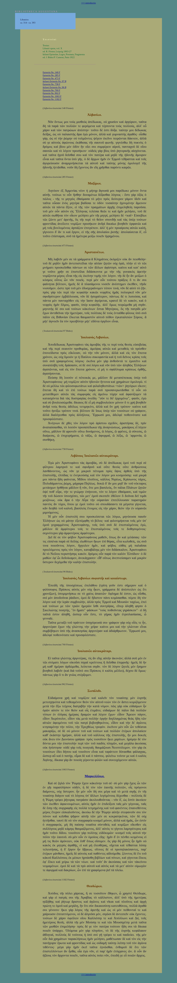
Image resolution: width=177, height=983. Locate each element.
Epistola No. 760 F (51, 90)
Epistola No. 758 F (51, 84)
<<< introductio (88, 3)
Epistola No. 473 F (51, 78)
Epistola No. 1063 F (52, 96)
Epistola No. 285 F (51, 75)
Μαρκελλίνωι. (95, 776)
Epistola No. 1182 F (52, 99)
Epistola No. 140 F (51, 72)
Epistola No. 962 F (51, 93)
